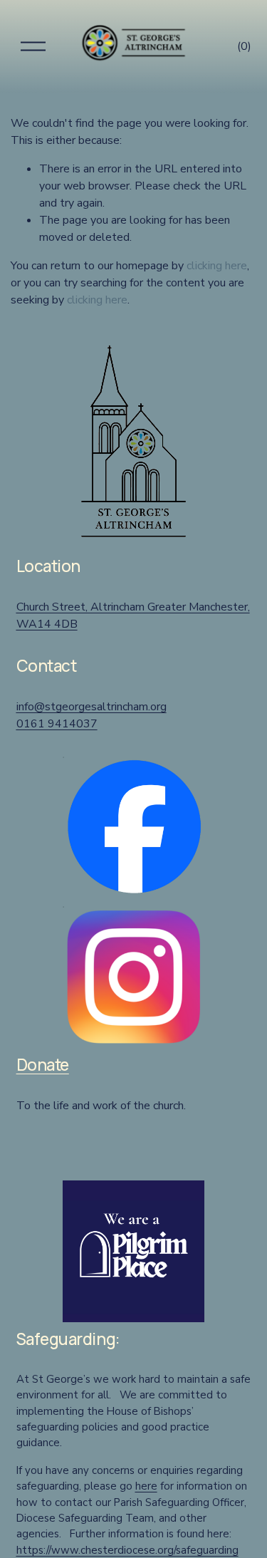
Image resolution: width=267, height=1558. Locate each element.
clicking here (217, 266)
